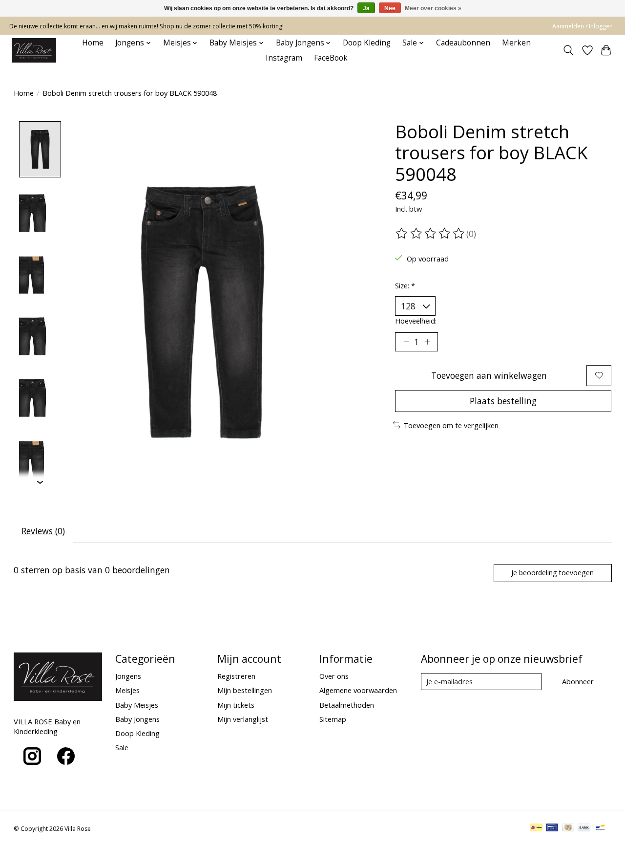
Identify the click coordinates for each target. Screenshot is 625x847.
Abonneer (578, 681)
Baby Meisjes (136, 705)
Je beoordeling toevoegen (552, 572)
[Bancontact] (600, 828)
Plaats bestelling (503, 401)
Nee (390, 8)
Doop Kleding (367, 43)
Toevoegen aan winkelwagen (489, 375)
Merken (516, 43)
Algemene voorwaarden (358, 690)
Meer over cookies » (433, 8)
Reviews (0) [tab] (43, 531)
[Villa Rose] (34, 50)
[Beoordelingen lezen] (430, 233)
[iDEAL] (536, 828)
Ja (366, 8)
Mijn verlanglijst (242, 719)
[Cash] (568, 828)
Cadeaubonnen (463, 43)
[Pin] (552, 828)
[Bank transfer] (584, 828)
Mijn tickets (235, 705)
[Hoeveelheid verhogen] (427, 341)
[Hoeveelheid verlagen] (406, 341)
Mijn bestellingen (244, 690)
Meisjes (127, 690)
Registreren (236, 676)
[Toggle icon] (568, 50)
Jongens (128, 676)
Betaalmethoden (346, 705)
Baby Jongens (137, 719)
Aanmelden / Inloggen (582, 26)
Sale (121, 747)
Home (93, 43)
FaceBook (331, 58)
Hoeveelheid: (416, 321)
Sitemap (332, 719)
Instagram (284, 58)
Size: (405, 285)
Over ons (334, 676)
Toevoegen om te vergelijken (451, 425)
